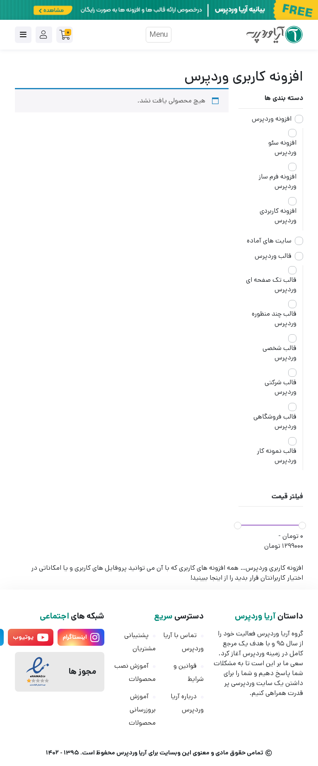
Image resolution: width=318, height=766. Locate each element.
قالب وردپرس (273, 256)
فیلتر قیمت (287, 496)
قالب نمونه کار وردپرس (276, 455)
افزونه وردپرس (272, 119)
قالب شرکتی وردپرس (280, 387)
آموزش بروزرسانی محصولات (142, 710)
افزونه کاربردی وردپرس (278, 215)
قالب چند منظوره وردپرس (274, 318)
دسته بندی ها (284, 98)
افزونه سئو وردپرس (282, 147)
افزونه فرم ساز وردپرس (277, 181)
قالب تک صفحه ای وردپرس (271, 284)
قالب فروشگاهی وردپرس (274, 421)
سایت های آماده (269, 240)
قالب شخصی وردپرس (279, 352)
